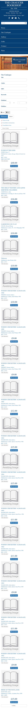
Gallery (3, 37)
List (8, 112)
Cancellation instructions (8, 122)
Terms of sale (5, 120)
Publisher (3, 106)
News (3, 50)
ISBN (2, 88)
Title (2, 77)
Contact (3, 46)
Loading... (14, 705)
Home (3, 28)
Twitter (12, 18)
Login (19, 61)
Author (3, 83)
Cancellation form (6, 125)
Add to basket (14, 202)
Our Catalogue (6, 32)
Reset (10, 116)
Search (5, 116)
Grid (3, 112)
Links (3, 41)
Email (15, 18)
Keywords (3, 94)
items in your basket (20, 59)
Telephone (18, 18)
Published (3, 100)
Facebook (9, 18)
